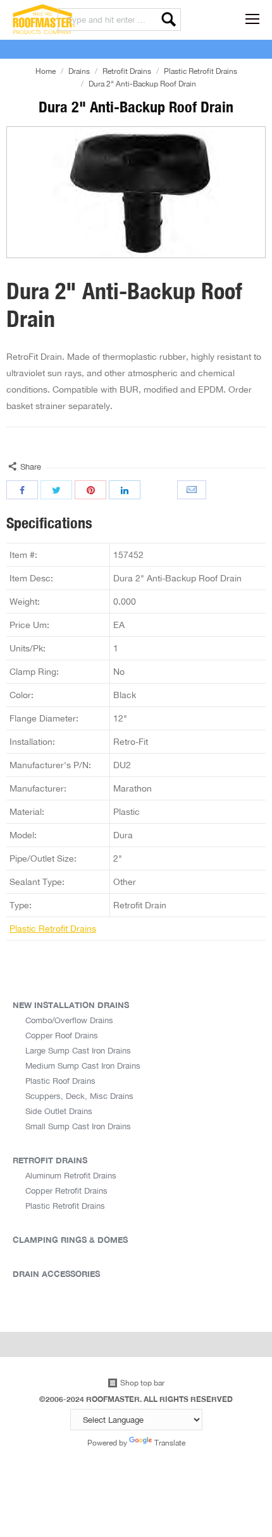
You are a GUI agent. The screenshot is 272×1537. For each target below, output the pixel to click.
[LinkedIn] (124, 489)
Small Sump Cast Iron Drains (78, 1126)
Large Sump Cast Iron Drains (78, 1050)
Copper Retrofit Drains (66, 1190)
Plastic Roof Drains (60, 1081)
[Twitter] (56, 489)
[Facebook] (22, 489)
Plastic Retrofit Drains (200, 71)
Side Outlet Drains (58, 1111)
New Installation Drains (71, 1005)
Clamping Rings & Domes (70, 1240)
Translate (169, 1442)
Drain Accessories (56, 1274)
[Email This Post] (193, 489)
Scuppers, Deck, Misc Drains (79, 1096)
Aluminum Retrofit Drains (70, 1175)
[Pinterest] (90, 489)
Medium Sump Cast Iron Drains (82, 1065)
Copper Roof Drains (61, 1035)
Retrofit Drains (126, 71)
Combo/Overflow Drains (69, 1020)
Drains (79, 71)
